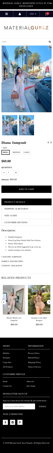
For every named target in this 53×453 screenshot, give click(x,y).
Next (51, 142)
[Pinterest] (19, 422)
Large (26, 152)
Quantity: (6, 167)
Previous (48, 142)
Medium (16, 152)
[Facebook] (5, 422)
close (51, 3)
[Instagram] (12, 422)
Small (6, 152)
